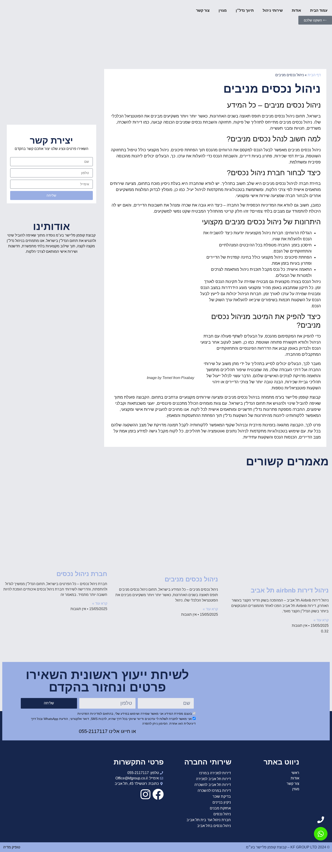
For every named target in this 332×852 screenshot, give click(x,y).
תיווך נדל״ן (245, 10)
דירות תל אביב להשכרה (212, 785)
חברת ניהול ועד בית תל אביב (209, 820)
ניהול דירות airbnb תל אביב (290, 590)
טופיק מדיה (11, 847)
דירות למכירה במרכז (215, 773)
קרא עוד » (321, 620)
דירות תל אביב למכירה (213, 779)
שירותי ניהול (273, 10)
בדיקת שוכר (222, 796)
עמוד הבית (318, 10)
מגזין (223, 10)
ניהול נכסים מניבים (191, 579)
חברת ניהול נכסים (81, 573)
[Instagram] (145, 794)
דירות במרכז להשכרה (214, 790)
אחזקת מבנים (220, 808)
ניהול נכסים (222, 814)
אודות (296, 10)
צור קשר (203, 10)
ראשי (295, 773)
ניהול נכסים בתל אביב (214, 826)
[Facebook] (158, 794)
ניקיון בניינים (222, 802)
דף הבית (314, 75)
